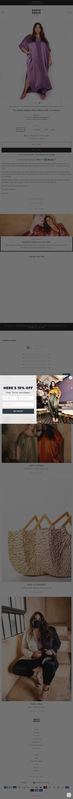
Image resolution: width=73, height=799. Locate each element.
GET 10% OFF (18, 411)
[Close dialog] (70, 377)
